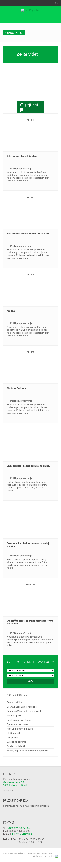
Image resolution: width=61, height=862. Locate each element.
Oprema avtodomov (17, 724)
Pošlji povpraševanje (21, 168)
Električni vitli (13, 733)
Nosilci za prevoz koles (19, 720)
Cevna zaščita (14, 702)
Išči (30, 681)
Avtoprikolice (13, 737)
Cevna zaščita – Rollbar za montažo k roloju (28, 465)
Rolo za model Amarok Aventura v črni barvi (28, 233)
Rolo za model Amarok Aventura (22, 156)
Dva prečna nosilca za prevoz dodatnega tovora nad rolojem (30, 622)
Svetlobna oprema (16, 741)
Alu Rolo (11, 310)
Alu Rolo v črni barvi (16, 388)
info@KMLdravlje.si (22, 833)
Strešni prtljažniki (16, 746)
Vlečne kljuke (14, 715)
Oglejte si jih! (29, 107)
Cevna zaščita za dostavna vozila (24, 711)
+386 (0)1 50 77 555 (19, 828)
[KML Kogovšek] (30, 10)
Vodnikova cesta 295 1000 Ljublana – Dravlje (15, 783)
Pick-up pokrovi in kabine (20, 728)
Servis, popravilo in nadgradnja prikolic (27, 750)
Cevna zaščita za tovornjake (22, 706)
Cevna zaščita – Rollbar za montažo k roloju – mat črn (29, 544)
